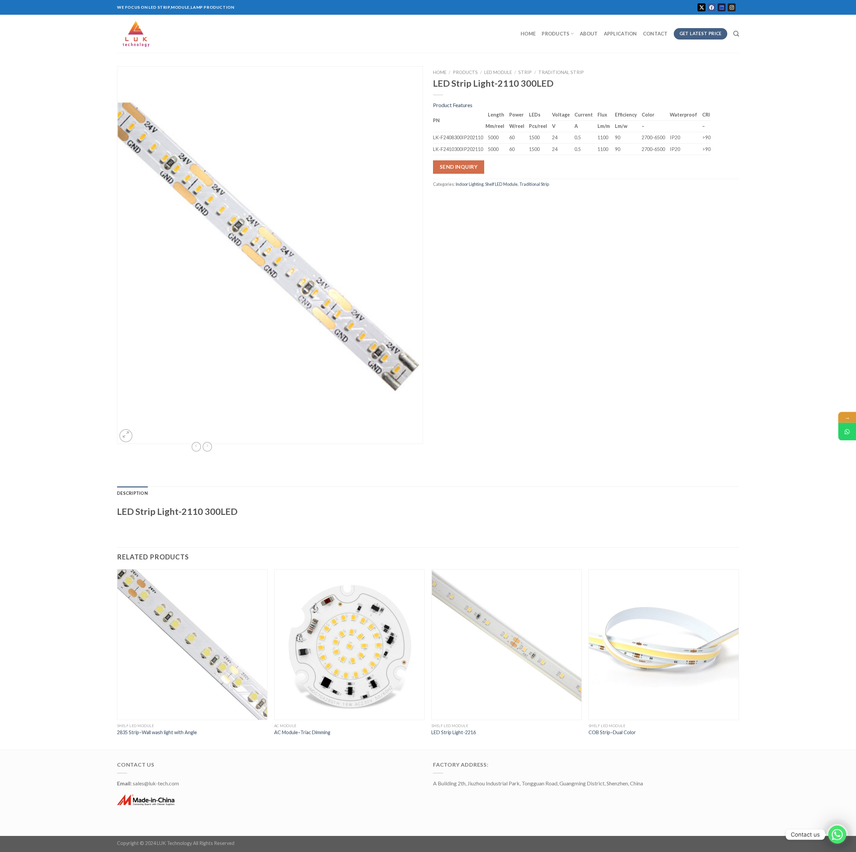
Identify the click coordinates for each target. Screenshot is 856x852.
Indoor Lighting (469, 184)
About (589, 33)
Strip (525, 72)
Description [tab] (132, 493)
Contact (655, 33)
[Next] (739, 658)
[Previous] (117, 658)
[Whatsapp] (837, 835)
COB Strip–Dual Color (612, 732)
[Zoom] (125, 435)
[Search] (736, 34)
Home (528, 33)
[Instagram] (732, 7)
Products (555, 33)
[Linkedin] (722, 7)
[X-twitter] (702, 7)
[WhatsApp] (847, 431)
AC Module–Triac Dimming (302, 732)
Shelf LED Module (501, 184)
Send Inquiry (459, 167)
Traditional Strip (561, 72)
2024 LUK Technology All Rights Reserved (189, 843)
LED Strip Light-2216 (453, 732)
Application (620, 33)
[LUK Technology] (234, 34)
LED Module (498, 72)
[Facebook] (712, 7)
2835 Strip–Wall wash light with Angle (157, 732)
